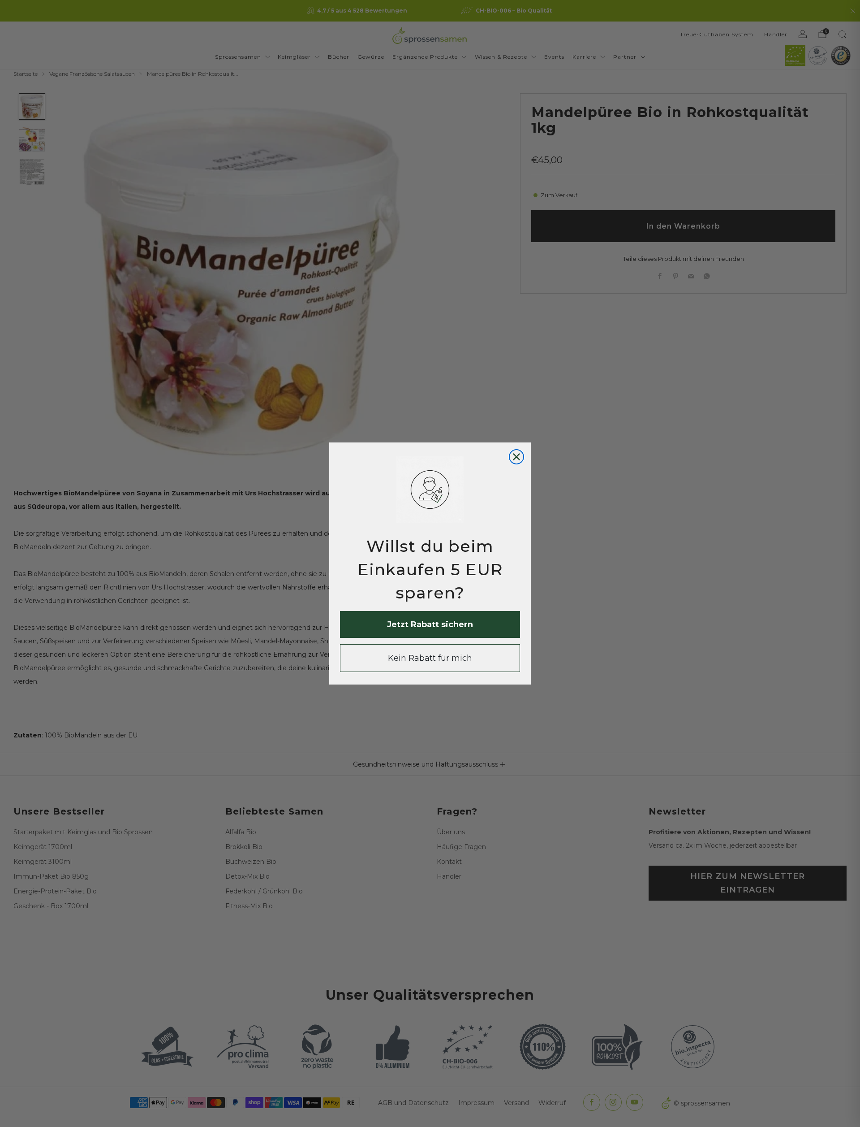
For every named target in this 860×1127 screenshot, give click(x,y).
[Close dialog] (516, 457)
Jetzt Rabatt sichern (430, 624)
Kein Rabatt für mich (430, 658)
